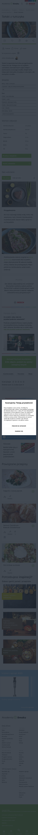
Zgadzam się (19, 431)
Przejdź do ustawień (19, 426)
